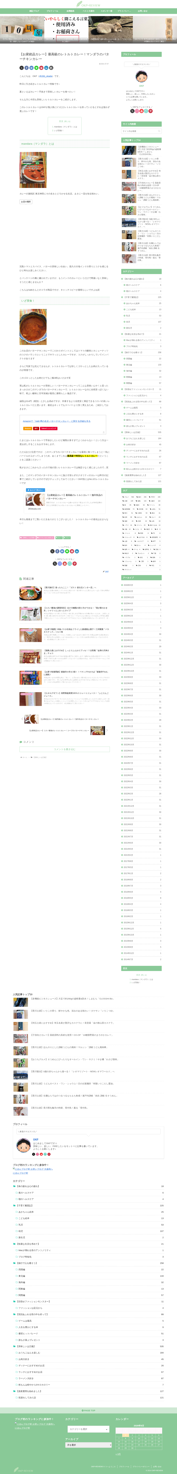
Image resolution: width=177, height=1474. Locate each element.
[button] (51, 68)
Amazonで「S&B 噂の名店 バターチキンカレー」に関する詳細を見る (57, 421)
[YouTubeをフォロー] (65, 564)
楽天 (36, 428)
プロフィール (124, 1467)
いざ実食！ (59, 130)
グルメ (68, 538)
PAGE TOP (89, 1410)
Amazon (28, 428)
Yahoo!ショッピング (48, 428)
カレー (60, 538)
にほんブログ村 (20, 1173)
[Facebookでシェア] (26, 68)
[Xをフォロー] (55, 564)
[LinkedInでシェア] (46, 68)
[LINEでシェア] (36, 68)
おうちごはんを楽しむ (46, 538)
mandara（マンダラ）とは (65, 127)
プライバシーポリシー (141, 1467)
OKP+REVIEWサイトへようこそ (103, 1467)
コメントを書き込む (64, 749)
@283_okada (45, 76)
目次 (61, 121)
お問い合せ (157, 1467)
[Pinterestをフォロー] (74, 564)
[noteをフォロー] (70, 564)
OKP (141, 86)
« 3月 (118, 1454)
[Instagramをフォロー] (60, 564)
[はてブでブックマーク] (31, 68)
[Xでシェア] (22, 68)
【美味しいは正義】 (28, 538)
